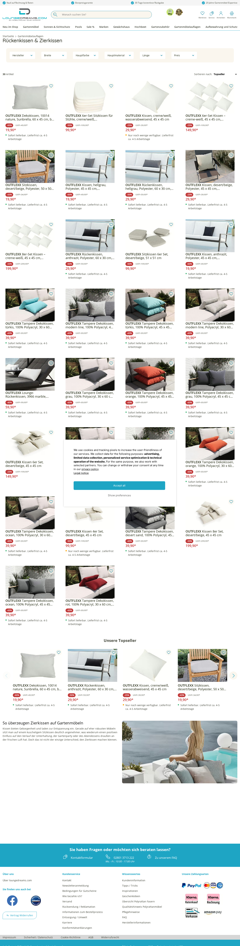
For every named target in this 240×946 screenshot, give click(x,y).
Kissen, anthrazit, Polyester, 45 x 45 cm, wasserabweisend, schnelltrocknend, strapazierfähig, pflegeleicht (206, 256)
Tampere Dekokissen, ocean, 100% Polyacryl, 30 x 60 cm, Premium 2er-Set (29, 533)
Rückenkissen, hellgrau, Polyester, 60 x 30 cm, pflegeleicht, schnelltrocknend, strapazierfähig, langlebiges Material (148, 186)
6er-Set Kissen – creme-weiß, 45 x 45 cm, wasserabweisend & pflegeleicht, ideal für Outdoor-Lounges (210, 117)
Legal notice (81, 472)
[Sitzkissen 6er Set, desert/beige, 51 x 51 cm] (150, 236)
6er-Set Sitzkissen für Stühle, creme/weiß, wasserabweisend (89, 117)
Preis (177, 55)
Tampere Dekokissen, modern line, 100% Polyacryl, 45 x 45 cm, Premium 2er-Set (90, 325)
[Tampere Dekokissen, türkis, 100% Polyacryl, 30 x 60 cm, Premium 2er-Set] (30, 305)
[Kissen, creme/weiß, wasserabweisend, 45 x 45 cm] (150, 97)
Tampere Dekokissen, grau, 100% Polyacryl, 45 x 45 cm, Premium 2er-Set (210, 394)
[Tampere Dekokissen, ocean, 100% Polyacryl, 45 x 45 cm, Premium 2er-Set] (30, 582)
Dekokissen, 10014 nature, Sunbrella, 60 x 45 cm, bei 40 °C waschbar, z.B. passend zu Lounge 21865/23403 (29, 117)
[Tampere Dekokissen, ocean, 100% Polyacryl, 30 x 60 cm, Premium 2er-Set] (30, 513)
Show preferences (119, 495)
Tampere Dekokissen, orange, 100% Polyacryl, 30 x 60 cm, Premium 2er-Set (210, 464)
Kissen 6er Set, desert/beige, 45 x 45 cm (24, 464)
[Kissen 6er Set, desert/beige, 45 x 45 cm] (30, 443)
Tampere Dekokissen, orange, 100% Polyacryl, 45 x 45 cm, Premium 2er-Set (149, 394)
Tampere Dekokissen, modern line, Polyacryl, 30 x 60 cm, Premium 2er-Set (210, 325)
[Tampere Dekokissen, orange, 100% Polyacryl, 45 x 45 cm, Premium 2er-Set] (150, 374)
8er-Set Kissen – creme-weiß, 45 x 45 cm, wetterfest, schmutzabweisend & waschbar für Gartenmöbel (29, 256)
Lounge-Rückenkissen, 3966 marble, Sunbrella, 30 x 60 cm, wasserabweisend (25, 394)
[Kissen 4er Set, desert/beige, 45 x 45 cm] (90, 513)
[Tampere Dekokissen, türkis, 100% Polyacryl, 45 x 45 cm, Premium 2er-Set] (150, 305)
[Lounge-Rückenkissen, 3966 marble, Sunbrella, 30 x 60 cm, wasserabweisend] (30, 374)
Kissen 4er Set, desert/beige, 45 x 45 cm (84, 533)
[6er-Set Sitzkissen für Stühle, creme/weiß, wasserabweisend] (90, 97)
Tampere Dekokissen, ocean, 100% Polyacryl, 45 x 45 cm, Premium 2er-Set (29, 602)
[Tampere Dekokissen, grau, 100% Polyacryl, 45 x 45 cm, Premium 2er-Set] (210, 374)
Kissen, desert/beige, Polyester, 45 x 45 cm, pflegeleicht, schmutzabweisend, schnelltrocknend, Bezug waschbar (209, 186)
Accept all (119, 485)
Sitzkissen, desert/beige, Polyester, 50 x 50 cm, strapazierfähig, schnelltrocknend (28, 186)
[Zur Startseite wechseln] (25, 14)
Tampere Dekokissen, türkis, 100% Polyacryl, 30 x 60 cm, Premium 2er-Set (29, 325)
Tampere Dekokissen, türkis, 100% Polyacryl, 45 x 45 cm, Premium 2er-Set (149, 325)
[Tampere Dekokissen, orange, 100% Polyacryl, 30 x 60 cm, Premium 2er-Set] (210, 443)
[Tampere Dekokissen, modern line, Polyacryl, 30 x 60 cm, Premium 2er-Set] (210, 305)
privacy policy (90, 469)
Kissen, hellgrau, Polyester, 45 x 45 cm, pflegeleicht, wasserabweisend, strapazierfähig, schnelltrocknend (90, 186)
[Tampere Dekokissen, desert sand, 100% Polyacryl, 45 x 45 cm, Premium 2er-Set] (150, 513)
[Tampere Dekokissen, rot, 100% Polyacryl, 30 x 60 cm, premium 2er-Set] (90, 582)
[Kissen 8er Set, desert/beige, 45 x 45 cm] (210, 513)
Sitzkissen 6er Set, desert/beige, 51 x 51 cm (146, 256)
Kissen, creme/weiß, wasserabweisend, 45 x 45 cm (148, 117)
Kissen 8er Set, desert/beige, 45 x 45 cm (204, 533)
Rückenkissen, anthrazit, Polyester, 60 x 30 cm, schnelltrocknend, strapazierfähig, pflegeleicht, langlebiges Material (89, 256)
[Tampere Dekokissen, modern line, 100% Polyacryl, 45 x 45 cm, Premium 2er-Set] (90, 305)
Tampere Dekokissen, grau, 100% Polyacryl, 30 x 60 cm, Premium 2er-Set (90, 394)
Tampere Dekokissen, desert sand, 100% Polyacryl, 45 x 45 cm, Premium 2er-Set (149, 533)
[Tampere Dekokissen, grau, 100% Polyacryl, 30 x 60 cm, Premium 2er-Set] (90, 374)
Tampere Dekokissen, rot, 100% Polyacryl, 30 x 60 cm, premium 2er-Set (90, 602)
